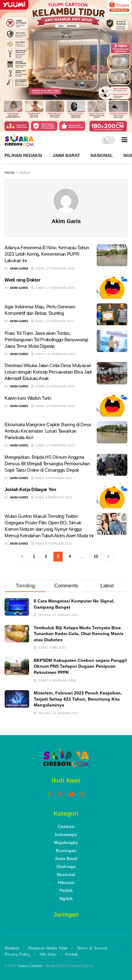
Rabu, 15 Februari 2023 (54, 321)
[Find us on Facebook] (49, 794)
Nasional (102, 155)
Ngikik (66, 898)
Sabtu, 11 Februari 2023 (55, 354)
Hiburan (66, 882)
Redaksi (12, 948)
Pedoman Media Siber (48, 948)
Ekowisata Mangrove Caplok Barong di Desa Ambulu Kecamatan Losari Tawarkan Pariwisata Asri (48, 431)
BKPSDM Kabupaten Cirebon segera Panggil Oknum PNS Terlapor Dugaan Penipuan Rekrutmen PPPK (80, 666)
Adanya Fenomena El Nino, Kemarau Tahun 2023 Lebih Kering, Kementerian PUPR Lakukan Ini (47, 254)
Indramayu (66, 834)
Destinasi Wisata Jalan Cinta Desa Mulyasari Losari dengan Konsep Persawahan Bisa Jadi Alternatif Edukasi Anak (48, 372)
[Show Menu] (124, 140)
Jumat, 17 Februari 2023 (54, 268)
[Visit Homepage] (19, 140)
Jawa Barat (66, 155)
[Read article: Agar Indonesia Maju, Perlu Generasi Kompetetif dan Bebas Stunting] (112, 314)
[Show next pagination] (108, 557)
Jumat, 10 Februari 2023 (54, 386)
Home (10, 172)
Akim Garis (19, 268)
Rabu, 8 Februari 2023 (53, 478)
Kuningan (66, 850)
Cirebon (66, 826)
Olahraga (66, 866)
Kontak (71, 954)
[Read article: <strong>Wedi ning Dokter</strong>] (112, 288)
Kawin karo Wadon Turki (28, 398)
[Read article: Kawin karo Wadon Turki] (112, 406)
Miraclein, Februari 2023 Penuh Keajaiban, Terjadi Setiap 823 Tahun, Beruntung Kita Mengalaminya (78, 698)
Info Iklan (48, 954)
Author (24, 172)
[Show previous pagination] (22, 557)
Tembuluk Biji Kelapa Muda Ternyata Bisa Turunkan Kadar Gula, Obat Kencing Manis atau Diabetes (78, 633)
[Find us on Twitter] (59, 794)
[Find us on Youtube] (71, 794)
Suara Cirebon (30, 966)
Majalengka (66, 842)
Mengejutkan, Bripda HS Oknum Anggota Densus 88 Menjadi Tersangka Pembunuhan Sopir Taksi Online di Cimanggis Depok (47, 463)
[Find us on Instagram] (82, 794)
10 (96, 556)
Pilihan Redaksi (23, 155)
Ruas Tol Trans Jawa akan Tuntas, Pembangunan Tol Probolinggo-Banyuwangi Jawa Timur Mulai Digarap (46, 339)
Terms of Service (92, 948)
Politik (66, 890)
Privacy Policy (17, 954)
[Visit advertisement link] (66, 66)
